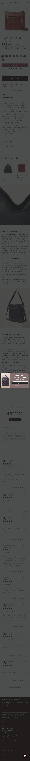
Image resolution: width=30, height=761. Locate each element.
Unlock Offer (20, 383)
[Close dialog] (28, 373)
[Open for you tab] (25, 756)
